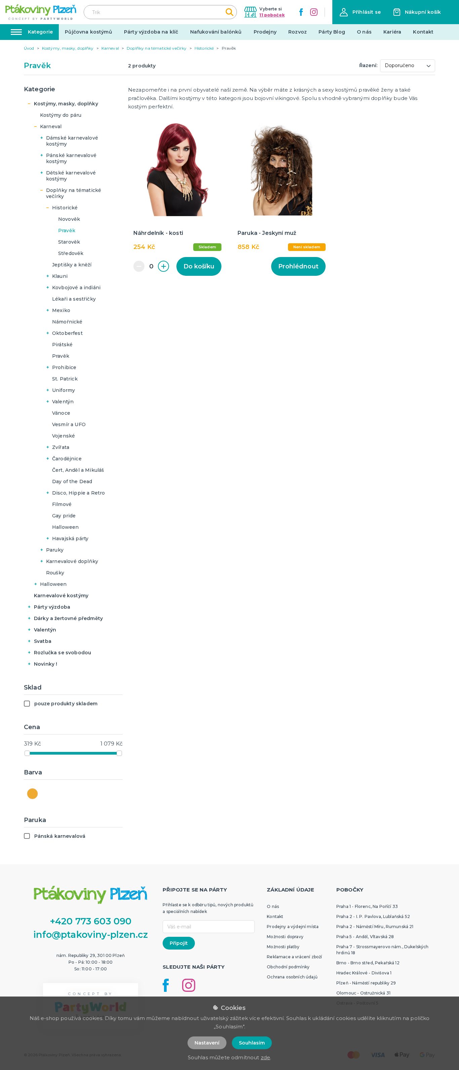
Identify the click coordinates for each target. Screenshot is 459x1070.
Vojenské (63, 436)
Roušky (55, 573)
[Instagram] (314, 12)
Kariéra (392, 32)
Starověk (69, 242)
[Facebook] (301, 12)
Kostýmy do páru (60, 115)
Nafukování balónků (216, 32)
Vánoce (61, 413)
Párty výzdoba (52, 607)
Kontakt (423, 32)
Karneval (50, 126)
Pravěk (66, 230)
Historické (65, 208)
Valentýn (63, 402)
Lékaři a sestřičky (74, 299)
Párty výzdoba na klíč (151, 32)
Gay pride (64, 516)
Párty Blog (332, 32)
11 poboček (272, 14)
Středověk (70, 253)
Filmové (62, 504)
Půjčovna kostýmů (88, 32)
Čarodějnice (67, 459)
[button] (360, 12)
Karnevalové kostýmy (61, 596)
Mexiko (61, 310)
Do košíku (198, 266)
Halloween (65, 527)
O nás (364, 32)
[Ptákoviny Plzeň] (40, 12)
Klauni (60, 276)
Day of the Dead (72, 481)
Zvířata (60, 447)
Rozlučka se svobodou (62, 653)
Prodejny (265, 32)
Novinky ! (45, 664)
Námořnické (67, 322)
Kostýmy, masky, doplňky (66, 104)
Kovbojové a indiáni (76, 288)
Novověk (69, 219)
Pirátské (62, 345)
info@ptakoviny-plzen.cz (90, 934)
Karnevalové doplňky (72, 561)
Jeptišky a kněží (72, 265)
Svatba (42, 641)
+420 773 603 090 (91, 921)
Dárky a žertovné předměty (68, 618)
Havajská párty (70, 539)
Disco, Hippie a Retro (78, 493)
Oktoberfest (67, 333)
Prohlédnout (298, 266)
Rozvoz (297, 32)
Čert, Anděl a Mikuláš (78, 470)
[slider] (27, 753)
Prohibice (64, 367)
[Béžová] (32, 793)
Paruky (55, 550)
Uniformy (63, 390)
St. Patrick (65, 379)
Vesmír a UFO (69, 424)
